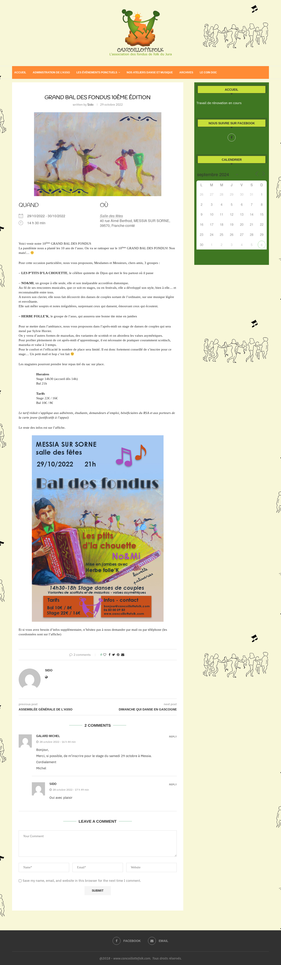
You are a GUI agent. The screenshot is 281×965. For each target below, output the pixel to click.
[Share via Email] (122, 655)
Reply (173, 736)
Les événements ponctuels (96, 72)
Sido (90, 105)
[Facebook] (232, 137)
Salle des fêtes (111, 215)
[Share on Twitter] (113, 655)
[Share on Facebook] (109, 655)
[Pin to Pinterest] (118, 655)
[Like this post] (104, 655)
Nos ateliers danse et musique (150, 72)
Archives (186, 72)
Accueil (20, 72)
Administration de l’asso (51, 72)
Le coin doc (208, 72)
